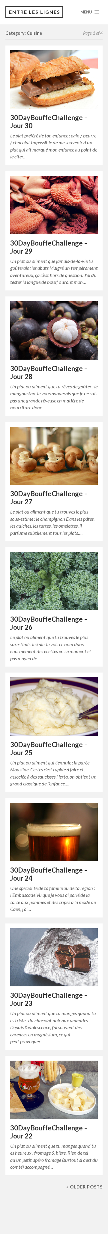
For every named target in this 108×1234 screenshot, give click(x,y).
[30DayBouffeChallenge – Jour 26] (54, 581)
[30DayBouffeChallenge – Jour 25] (54, 706)
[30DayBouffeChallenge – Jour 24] (54, 832)
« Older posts (84, 1186)
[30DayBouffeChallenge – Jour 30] (54, 79)
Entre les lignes (34, 12)
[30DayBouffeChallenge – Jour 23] (54, 957)
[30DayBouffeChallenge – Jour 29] (54, 205)
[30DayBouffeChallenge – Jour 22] (54, 1090)
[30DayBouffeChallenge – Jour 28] (54, 330)
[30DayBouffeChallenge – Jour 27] (54, 456)
